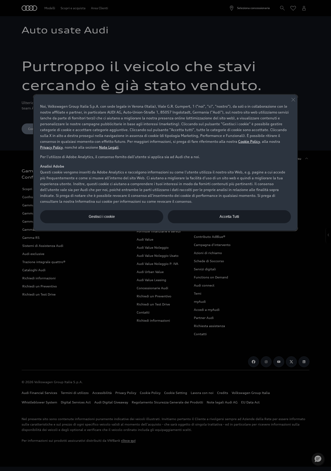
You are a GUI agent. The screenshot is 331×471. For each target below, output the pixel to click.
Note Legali (108, 147)
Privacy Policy (51, 147)
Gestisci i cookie (102, 216)
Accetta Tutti (229, 216)
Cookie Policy (249, 141)
